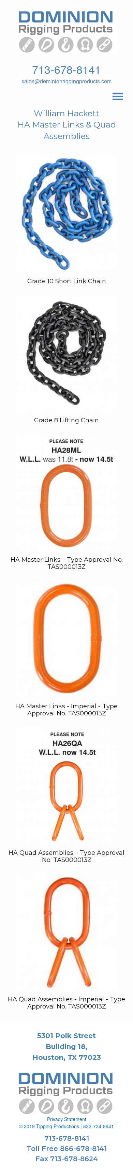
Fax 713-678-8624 (66, 1159)
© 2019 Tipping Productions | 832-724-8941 (66, 1126)
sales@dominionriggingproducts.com (66, 81)
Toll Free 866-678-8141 (67, 1149)
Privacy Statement (66, 1119)
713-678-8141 (66, 69)
